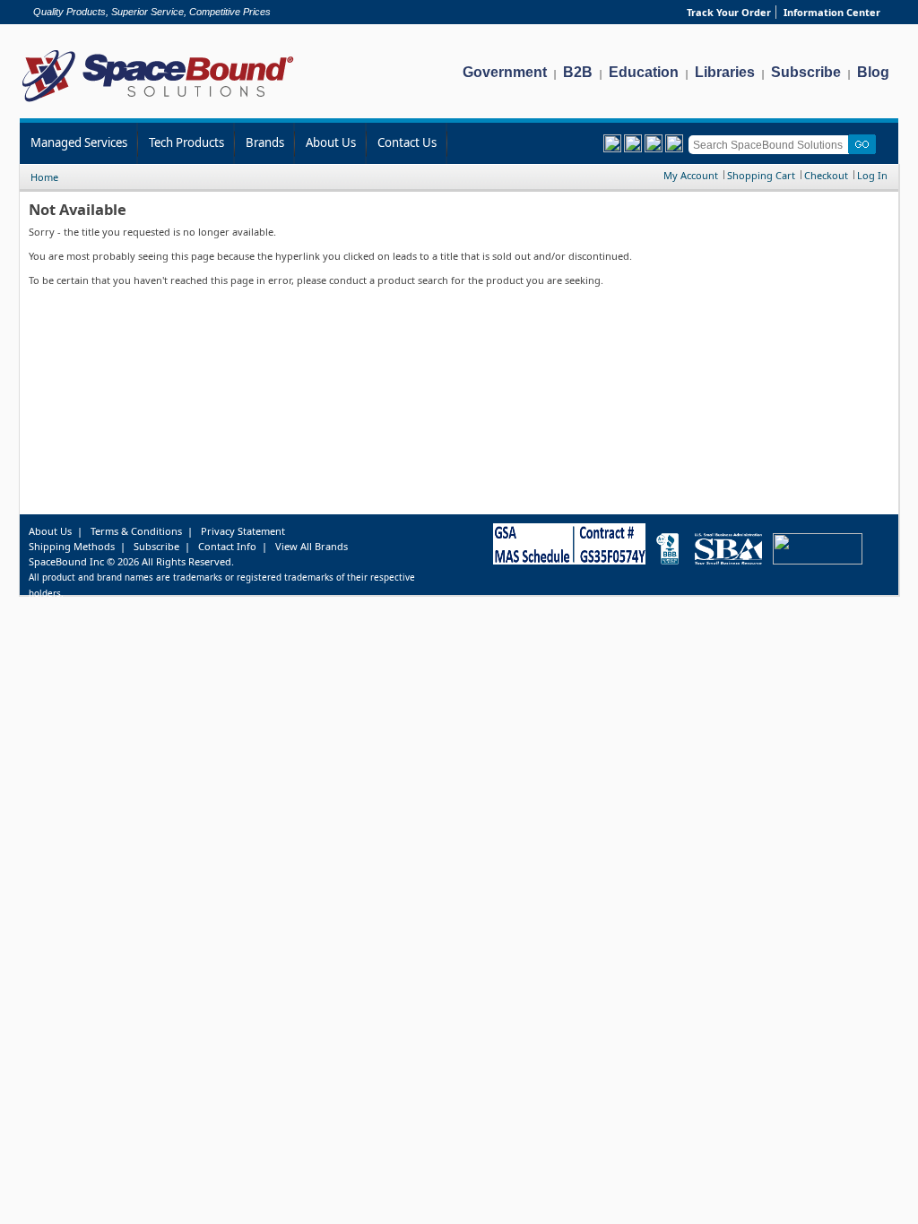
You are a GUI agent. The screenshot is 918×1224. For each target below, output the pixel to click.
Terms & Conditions (136, 531)
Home (44, 177)
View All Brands (311, 546)
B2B (578, 72)
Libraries (725, 72)
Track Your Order (729, 12)
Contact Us (407, 142)
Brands (265, 142)
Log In (872, 175)
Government (505, 72)
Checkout (826, 175)
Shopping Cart (761, 175)
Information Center (832, 12)
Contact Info (227, 546)
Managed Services (78, 142)
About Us (331, 142)
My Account (690, 175)
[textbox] (771, 144)
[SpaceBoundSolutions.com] (158, 103)
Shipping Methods (72, 546)
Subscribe (806, 72)
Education (644, 72)
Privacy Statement (243, 531)
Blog (873, 72)
